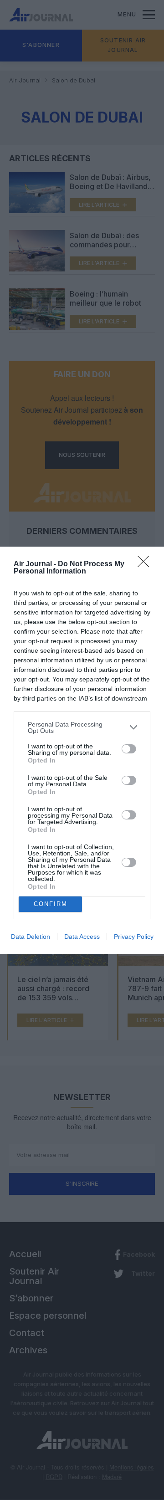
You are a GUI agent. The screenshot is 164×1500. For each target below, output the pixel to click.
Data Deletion (30, 936)
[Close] (146, 564)
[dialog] (82, 750)
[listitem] (82, 727)
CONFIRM (50, 904)
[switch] (129, 748)
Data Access (82, 936)
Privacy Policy (134, 936)
